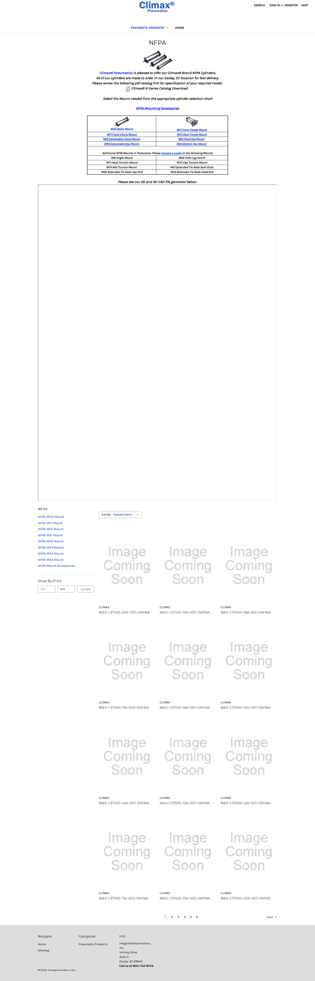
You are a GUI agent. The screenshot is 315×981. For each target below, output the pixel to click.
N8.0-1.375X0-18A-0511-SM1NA (246, 612)
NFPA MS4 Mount (51, 560)
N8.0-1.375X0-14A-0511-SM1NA (124, 803)
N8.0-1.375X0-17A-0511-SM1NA (124, 708)
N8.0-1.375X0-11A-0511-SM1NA (123, 898)
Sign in (275, 5)
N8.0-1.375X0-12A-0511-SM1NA (246, 803)
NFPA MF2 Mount (50, 529)
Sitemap (44, 950)
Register (291, 5)
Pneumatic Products (147, 28)
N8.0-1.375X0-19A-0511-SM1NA (185, 612)
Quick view (127, 565)
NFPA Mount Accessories (56, 566)
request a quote (171, 153)
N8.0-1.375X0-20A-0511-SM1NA (124, 612)
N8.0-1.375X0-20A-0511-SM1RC (246, 898)
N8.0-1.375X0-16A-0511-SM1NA (185, 708)
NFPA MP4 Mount (51, 553)
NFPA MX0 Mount (51, 517)
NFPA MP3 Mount (51, 547)
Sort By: (106, 514)
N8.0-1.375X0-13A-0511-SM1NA (185, 803)
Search (259, 5)
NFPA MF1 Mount (50, 523)
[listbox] (127, 514)
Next (270, 917)
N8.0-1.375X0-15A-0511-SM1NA (246, 708)
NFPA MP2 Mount (51, 541)
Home (179, 28)
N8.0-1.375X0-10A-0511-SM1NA (185, 898)
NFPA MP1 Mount (50, 535)
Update (85, 589)
